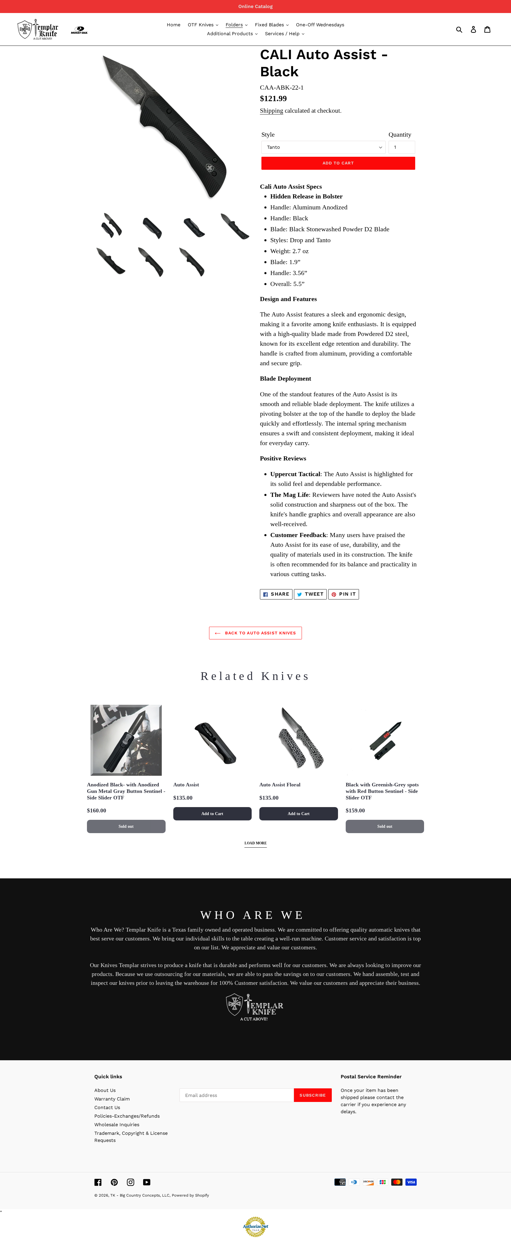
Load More (256, 843)
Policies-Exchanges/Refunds (127, 1116)
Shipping (271, 110)
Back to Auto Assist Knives (260, 633)
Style (268, 134)
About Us (105, 1090)
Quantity (400, 134)
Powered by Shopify (190, 1195)
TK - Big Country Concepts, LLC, (140, 1195)
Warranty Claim (112, 1099)
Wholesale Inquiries (116, 1124)
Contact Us (107, 1107)
